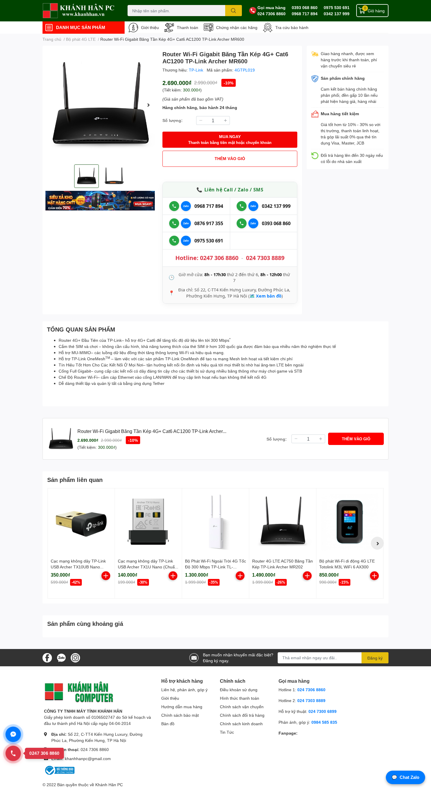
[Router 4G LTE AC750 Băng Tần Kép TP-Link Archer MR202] (283, 522)
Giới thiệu (150, 27)
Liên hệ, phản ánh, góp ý (184, 689)
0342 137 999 (336, 13)
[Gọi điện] (174, 206)
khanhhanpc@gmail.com (88, 758)
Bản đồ (167, 723)
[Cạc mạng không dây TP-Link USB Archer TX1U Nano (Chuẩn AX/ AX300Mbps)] (148, 522)
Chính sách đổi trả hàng (242, 715)
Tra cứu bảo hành (291, 27)
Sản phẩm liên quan (75, 479)
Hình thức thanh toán (239, 698)
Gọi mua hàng (271, 7)
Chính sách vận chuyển (242, 706)
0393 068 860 (305, 7)
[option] (100, 105)
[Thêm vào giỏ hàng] (105, 575)
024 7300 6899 (322, 711)
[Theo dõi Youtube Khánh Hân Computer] (75, 657)
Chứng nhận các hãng (236, 27)
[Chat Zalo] (186, 206)
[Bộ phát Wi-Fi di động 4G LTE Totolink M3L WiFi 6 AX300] (350, 522)
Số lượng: (172, 120)
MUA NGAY (230, 139)
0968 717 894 (305, 13)
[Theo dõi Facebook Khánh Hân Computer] (47, 657)
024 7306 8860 (271, 13)
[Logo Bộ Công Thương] (59, 769)
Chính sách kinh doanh (241, 723)
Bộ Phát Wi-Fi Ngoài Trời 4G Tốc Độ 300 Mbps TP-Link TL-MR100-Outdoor (215, 566)
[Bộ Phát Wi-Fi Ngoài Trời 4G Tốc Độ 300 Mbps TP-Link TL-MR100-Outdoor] (215, 522)
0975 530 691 (336, 7)
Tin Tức (227, 732)
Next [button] (148, 104)
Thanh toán (187, 27)
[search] (233, 10)
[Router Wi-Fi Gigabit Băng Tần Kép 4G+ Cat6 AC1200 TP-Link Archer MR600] (100, 105)
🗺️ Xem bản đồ (265, 296)
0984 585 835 (324, 722)
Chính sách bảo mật (180, 715)
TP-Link (196, 69)
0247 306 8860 (219, 258)
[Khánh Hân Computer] (79, 10)
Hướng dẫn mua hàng (181, 706)
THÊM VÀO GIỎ (230, 158)
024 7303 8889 (265, 258)
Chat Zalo (405, 777)
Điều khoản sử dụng (238, 689)
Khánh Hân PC (109, 784)
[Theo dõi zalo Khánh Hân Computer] (61, 657)
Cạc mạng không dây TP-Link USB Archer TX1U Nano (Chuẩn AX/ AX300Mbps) (147, 566)
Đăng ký (375, 657)
